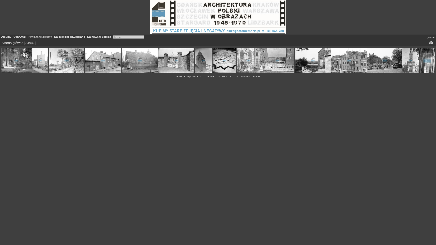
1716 (212, 76)
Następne (245, 76)
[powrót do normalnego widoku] (431, 42)
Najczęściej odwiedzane (69, 36)
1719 (228, 76)
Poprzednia (192, 76)
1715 (206, 76)
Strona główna (12, 43)
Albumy (6, 36)
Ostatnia (256, 76)
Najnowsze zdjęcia (99, 36)
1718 (223, 76)
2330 (236, 76)
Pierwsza (180, 76)
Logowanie (430, 37)
